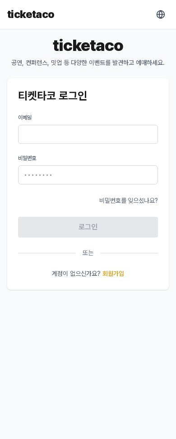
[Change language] (161, 14)
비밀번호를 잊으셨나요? (128, 200)
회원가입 (113, 273)
